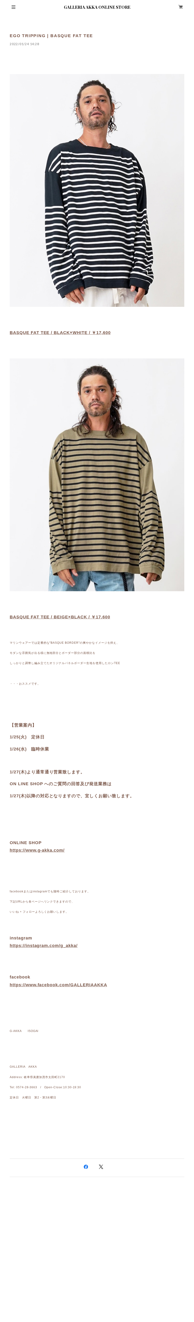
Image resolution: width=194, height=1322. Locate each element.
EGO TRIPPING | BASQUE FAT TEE (51, 35)
